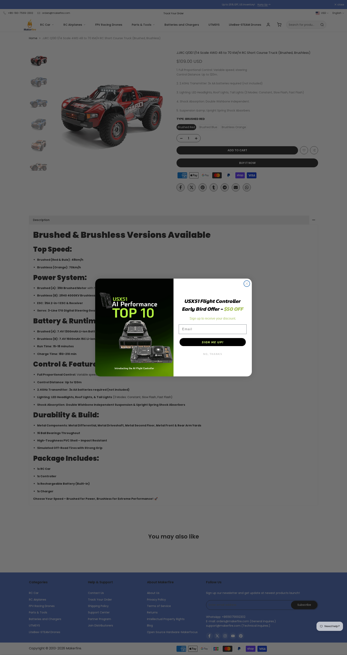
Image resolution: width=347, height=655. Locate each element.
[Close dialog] (247, 284)
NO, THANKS (212, 354)
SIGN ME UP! (213, 342)
